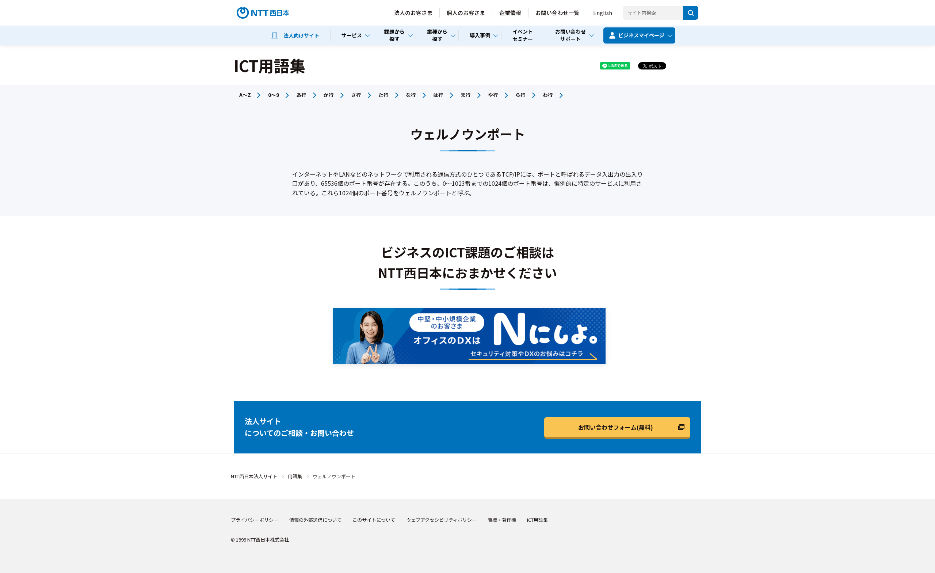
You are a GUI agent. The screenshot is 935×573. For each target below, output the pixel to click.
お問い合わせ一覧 (557, 12)
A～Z (245, 94)
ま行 (466, 94)
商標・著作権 (502, 519)
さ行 (356, 94)
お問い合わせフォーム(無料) (615, 427)
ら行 (520, 94)
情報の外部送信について (315, 519)
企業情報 (510, 12)
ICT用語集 (537, 519)
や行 (493, 94)
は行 (438, 94)
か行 (329, 94)
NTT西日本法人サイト (254, 476)
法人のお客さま (413, 12)
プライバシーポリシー (254, 519)
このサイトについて (373, 519)
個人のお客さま (466, 12)
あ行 (301, 94)
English (602, 12)
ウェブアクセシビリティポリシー (441, 519)
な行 (411, 94)
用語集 (295, 476)
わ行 (548, 94)
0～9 (273, 94)
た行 (383, 94)
